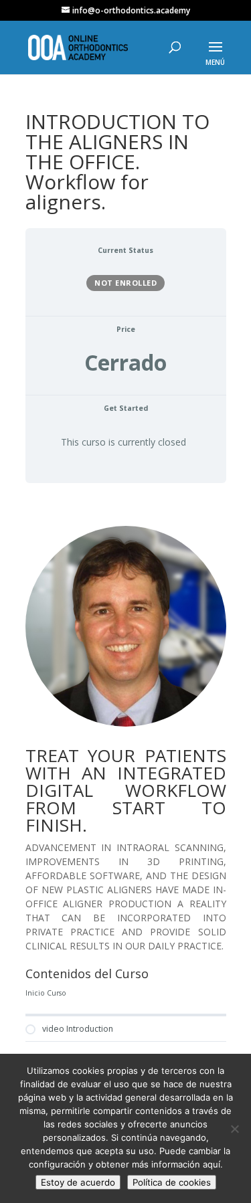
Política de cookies (172, 1182)
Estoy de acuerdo (78, 1182)
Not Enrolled (125, 283)
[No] (234, 1128)
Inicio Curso (45, 993)
